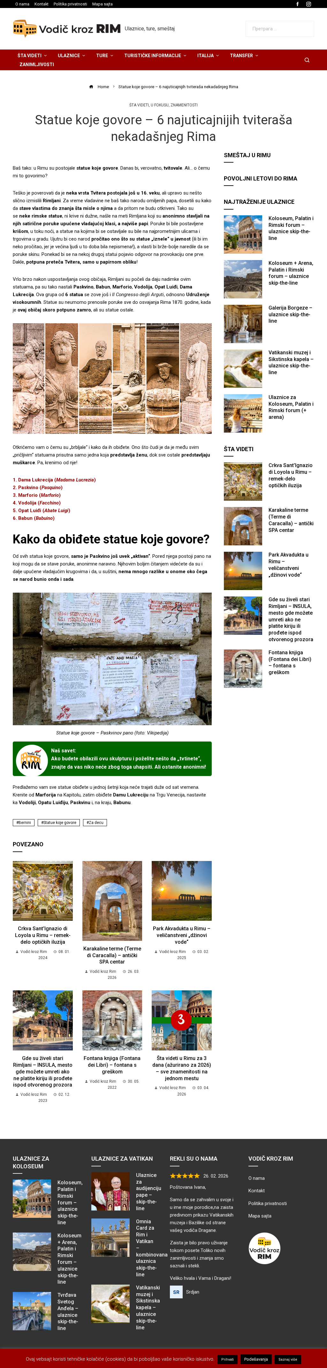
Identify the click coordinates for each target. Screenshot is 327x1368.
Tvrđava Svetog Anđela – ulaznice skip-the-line (67, 1311)
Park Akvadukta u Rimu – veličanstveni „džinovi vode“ (181, 935)
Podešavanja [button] (256, 1359)
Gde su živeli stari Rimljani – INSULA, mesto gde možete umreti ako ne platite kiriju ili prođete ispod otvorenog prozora (42, 1071)
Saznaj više (287, 1359)
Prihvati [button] (227, 1359)
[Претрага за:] (280, 24)
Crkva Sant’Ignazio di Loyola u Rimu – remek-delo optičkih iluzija (43, 935)
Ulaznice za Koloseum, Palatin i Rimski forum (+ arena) (291, 407)
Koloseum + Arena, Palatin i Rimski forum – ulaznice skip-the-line (291, 273)
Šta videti (139, 105)
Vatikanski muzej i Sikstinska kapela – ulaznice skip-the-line (291, 362)
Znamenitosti (184, 105)
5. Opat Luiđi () (41, 510)
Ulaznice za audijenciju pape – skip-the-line (148, 1191)
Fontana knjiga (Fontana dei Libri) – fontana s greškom (112, 1065)
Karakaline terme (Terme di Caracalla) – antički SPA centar (112, 955)
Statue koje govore (59, 822)
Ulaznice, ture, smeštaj (150, 29)
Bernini (25, 822)
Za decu (96, 822)
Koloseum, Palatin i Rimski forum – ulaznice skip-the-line (291, 228)
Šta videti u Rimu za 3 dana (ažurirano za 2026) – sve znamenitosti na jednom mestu (181, 1068)
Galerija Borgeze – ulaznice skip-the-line (290, 314)
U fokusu (160, 105)
